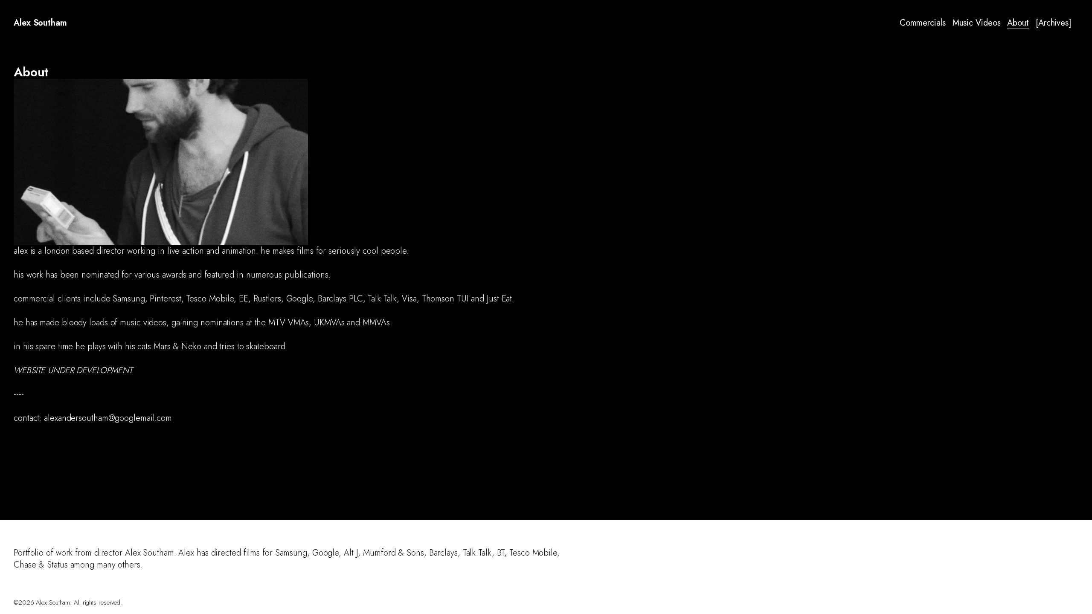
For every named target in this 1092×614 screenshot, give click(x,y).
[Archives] (1054, 23)
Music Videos (977, 23)
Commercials (923, 23)
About (1018, 23)
